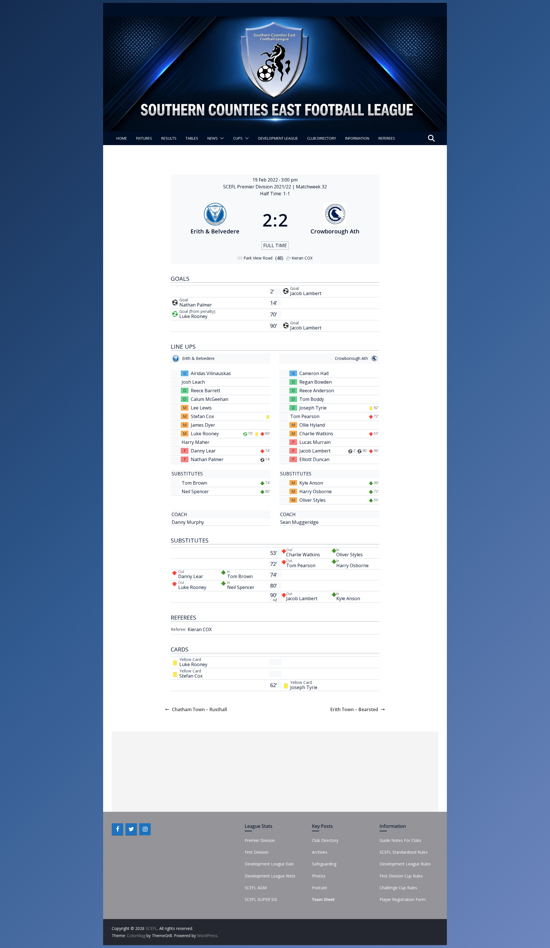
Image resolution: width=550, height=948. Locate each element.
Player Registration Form (403, 899)
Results (168, 138)
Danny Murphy (188, 522)
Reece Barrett (205, 390)
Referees (386, 138)
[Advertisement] (275, 772)
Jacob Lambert (305, 293)
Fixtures (144, 138)
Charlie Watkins (316, 433)
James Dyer (203, 425)
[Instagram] (145, 829)
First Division (256, 852)
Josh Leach (193, 382)
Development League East (269, 864)
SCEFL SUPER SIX (261, 899)
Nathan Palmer (195, 305)
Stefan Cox (202, 416)
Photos (318, 876)
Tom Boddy (311, 399)
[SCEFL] (275, 20)
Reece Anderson (316, 390)
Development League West (270, 876)
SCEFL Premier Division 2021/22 (257, 187)
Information (357, 138)
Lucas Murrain (315, 442)
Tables (192, 138)
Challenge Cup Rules (398, 887)
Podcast (319, 887)
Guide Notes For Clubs (400, 840)
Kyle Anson (311, 483)
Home (121, 138)
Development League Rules (405, 864)
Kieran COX (200, 629)
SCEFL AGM (256, 887)
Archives (319, 852)
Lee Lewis (201, 408)
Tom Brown (194, 483)
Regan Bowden (315, 382)
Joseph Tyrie (313, 408)
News (212, 138)
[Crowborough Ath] (335, 220)
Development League (278, 138)
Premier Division (260, 840)
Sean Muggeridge (299, 522)
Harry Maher (195, 442)
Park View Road (257, 258)
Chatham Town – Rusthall (199, 709)
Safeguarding (324, 864)
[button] (221, 138)
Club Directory (321, 138)
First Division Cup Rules (401, 876)
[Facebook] (117, 829)
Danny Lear (203, 451)
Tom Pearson (304, 416)
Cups (238, 138)
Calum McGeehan (209, 399)
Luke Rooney (193, 316)
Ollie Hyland (312, 425)
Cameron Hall (314, 373)
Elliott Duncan (314, 459)
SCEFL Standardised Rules (404, 852)
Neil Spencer (195, 491)
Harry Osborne (315, 491)
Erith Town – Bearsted (354, 709)
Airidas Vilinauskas (211, 373)
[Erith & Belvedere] (215, 220)
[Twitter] (131, 829)
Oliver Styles (312, 500)
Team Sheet (323, 899)
